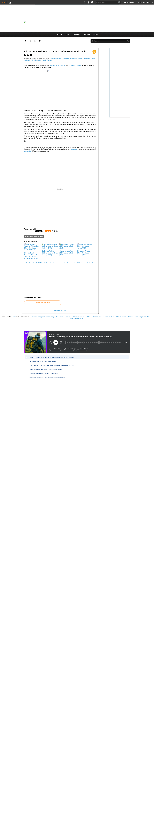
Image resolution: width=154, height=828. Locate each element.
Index (67, 34)
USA (39, 60)
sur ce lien (74, 149)
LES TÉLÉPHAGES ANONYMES (80, 22)
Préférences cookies (76, 318)
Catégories (76, 34)
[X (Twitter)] (88, 2)
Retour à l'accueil (60, 310)
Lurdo (14, 317)
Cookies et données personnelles (139, 317)
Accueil (59, 34)
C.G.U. (89, 317)
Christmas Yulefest (74, 65)
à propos (83, 348)
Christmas (86, 58)
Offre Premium (121, 317)
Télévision (34, 60)
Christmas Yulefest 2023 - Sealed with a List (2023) (40, 263)
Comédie (58, 58)
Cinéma (52, 58)
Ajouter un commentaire (42, 303)
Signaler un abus (78, 317)
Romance (75, 58)
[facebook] (84, 2)
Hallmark (27, 60)
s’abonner (57, 348)
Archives (87, 34)
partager (70, 348)
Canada (43, 60)
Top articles (60, 317)
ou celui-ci (27, 151)
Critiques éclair (67, 58)
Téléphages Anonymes (57, 65)
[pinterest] (91, 2)
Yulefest (92, 58)
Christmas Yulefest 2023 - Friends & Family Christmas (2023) (79, 263)
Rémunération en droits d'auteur (103, 317)
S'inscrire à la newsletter (34, 237)
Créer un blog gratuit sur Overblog (43, 317)
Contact (95, 34)
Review (49, 60)
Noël (80, 58)
